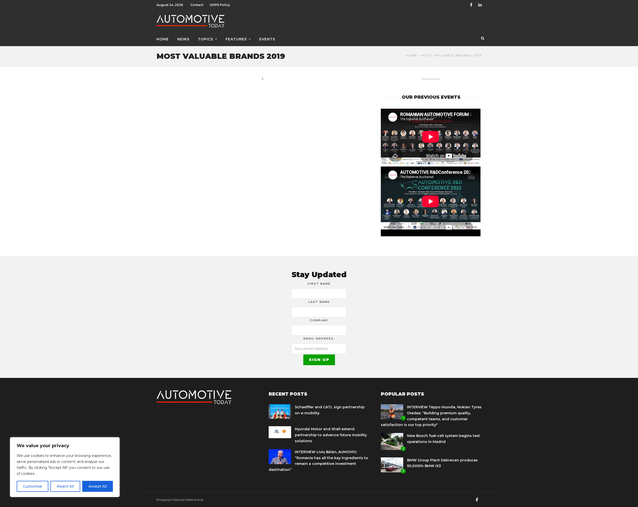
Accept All (97, 486)
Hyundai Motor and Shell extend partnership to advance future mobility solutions (331, 435)
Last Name (319, 302)
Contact (196, 5)
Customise (32, 486)
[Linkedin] (480, 5)
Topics (205, 39)
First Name (319, 283)
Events (267, 39)
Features (236, 39)
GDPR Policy (220, 5)
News (183, 39)
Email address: (319, 338)
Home (163, 39)
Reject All (65, 486)
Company (319, 320)
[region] (65, 467)
